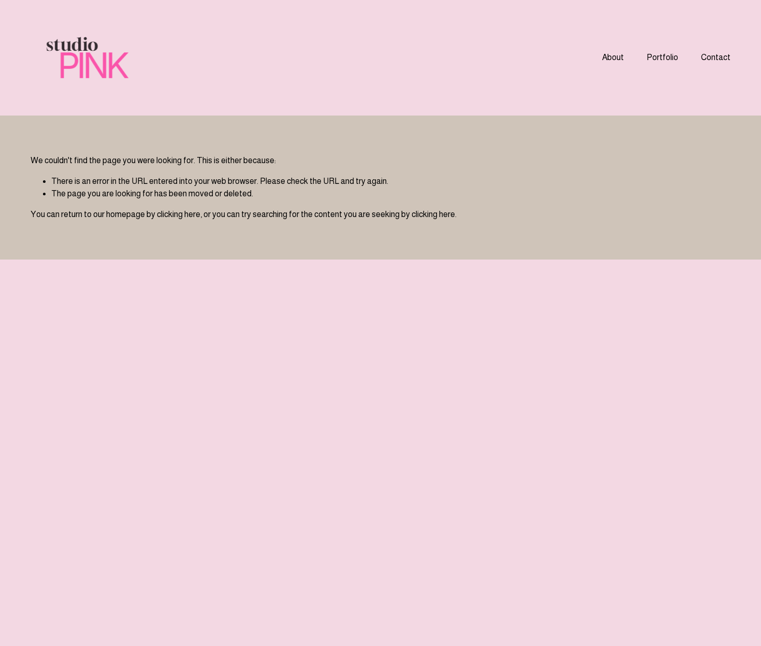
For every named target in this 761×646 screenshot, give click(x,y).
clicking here (178, 214)
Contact (715, 57)
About (613, 57)
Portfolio (662, 57)
